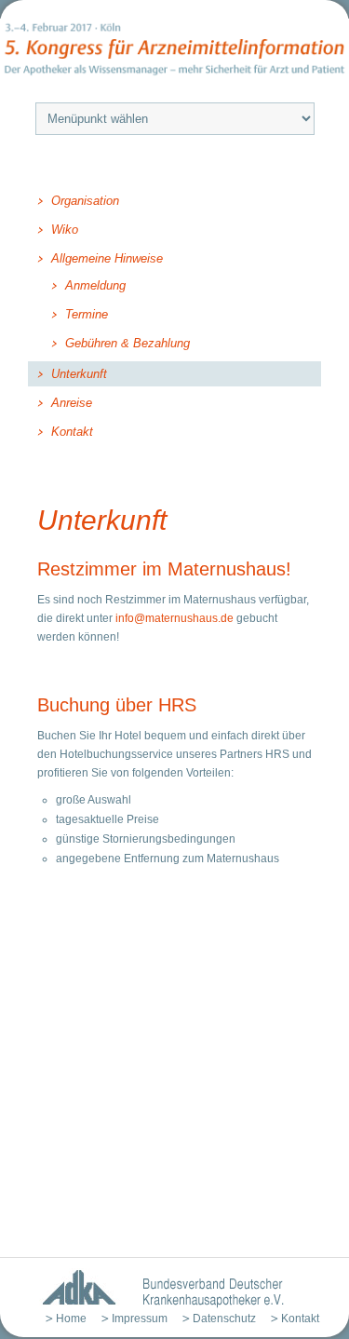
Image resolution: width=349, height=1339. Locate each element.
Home (71, 1318)
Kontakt (300, 1318)
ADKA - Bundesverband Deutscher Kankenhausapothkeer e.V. (156, 1288)
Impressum (140, 1318)
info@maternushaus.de (174, 618)
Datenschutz (224, 1318)
